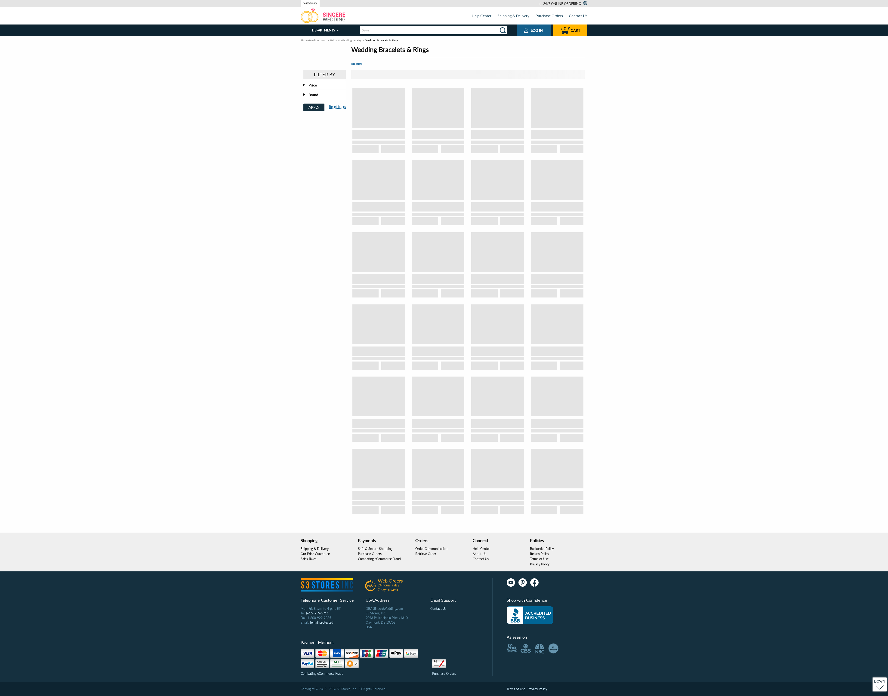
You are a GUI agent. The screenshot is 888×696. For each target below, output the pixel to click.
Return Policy (539, 554)
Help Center (481, 15)
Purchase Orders (549, 15)
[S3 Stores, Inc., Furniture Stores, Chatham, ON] (530, 615)
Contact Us (578, 15)
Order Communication (431, 549)
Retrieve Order (425, 554)
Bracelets (356, 63)
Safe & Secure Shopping (375, 549)
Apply (313, 107)
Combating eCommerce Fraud (379, 559)
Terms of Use (539, 559)
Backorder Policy (542, 549)
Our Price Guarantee (315, 554)
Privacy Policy (539, 564)
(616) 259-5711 (317, 613)
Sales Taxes (308, 559)
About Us (479, 554)
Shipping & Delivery (513, 15)
